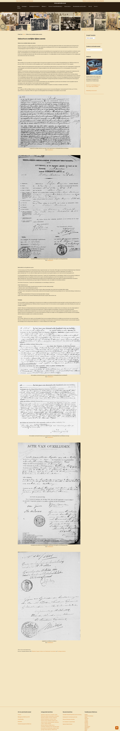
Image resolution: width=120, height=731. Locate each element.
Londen (42, 723)
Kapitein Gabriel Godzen (67, 724)
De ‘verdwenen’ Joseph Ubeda (69, 721)
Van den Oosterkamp (89, 715)
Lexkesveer (56, 722)
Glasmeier (42, 717)
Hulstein (53, 720)
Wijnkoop (49, 729)
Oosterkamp (43, 726)
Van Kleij (42, 729)
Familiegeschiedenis (62, 651)
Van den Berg (87, 726)
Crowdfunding (20, 719)
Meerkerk (49, 723)
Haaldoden (55, 717)
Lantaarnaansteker (51, 722)
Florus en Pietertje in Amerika (68, 719)
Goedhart (46, 717)
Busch (49, 714)
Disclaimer (20, 721)
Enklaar (46, 716)
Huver (56, 720)
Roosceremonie (44, 728)
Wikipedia (34, 651)
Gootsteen (50, 717)
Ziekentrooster (54, 729)
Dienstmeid (43, 716)
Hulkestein (50, 720)
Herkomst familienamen (45, 719)
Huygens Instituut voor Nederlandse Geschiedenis (46, 651)
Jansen (42, 722)
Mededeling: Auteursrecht (91, 90)
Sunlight (54, 728)
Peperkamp (48, 726)
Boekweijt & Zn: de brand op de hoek (70, 717)
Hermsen (51, 719)
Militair (50, 725)
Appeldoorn (43, 714)
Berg (46, 714)
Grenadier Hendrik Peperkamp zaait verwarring (72, 714)
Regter (58, 726)
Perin (51, 726)
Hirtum (55, 719)
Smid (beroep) (49, 728)
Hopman (42, 720)
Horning (45, 720)
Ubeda (57, 728)
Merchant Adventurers (45, 725)
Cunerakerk (52, 714)
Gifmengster (56, 716)
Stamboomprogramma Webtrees (24, 723)
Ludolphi (45, 723)
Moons (53, 725)
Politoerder (54, 726)
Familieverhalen (51, 716)
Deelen (56, 714)
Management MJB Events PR (24, 716)
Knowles (45, 722)
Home (24, 34)
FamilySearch (50, 149)
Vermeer (45, 729)
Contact (19, 714)
